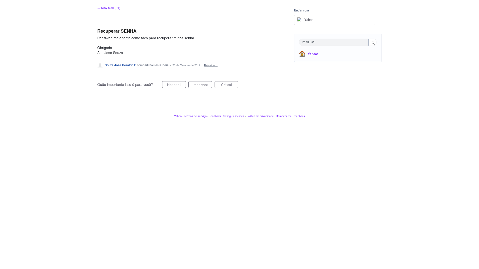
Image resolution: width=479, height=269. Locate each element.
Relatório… (211, 65)
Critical (229, 85)
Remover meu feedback (290, 116)
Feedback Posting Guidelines (226, 116)
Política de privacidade (260, 116)
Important (202, 85)
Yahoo (313, 53)
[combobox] (335, 42)
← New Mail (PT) (108, 7)
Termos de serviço (195, 116)
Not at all (176, 85)
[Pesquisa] (372, 43)
